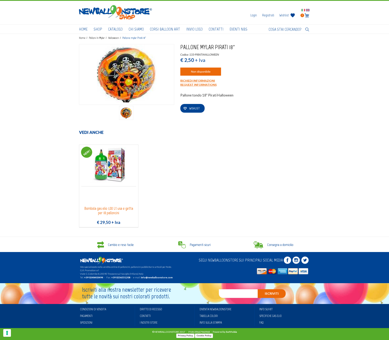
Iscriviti (272, 293)
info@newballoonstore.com (157, 277)
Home (83, 29)
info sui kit (266, 309)
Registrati (268, 15)
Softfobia (231, 331)
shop (98, 29)
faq (261, 322)
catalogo (115, 29)
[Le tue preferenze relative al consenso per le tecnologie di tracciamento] (7, 333)
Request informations (198, 84)
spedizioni (86, 322)
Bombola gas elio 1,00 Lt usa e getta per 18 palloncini (108, 210)
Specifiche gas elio (270, 316)
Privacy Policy (185, 335)
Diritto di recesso (151, 309)
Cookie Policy (204, 335)
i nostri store (148, 322)
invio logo (194, 29)
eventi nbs (238, 29)
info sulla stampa (211, 322)
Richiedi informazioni (197, 80)
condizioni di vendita (93, 309)
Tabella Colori (209, 316)
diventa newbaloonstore (215, 309)
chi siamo (136, 29)
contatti (216, 29)
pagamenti (86, 316)
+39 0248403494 (93, 277)
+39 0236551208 (120, 277)
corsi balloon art (165, 29)
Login (253, 15)
